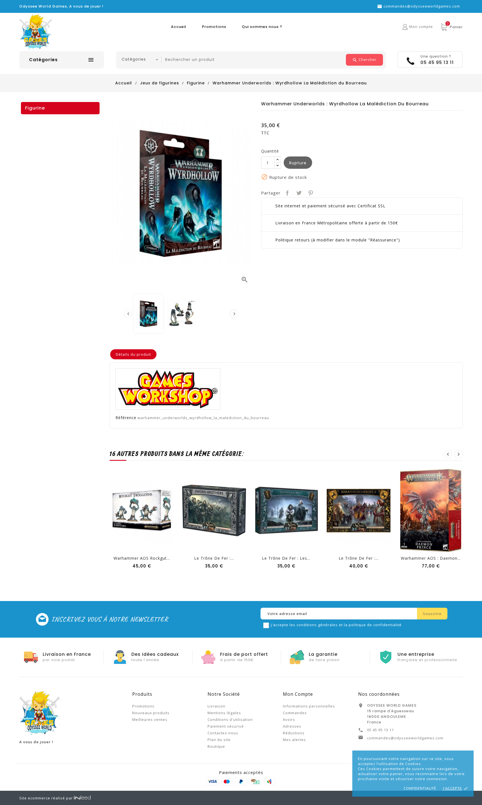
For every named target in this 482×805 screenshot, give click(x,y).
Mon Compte (298, 694)
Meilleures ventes (149, 719)
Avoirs (289, 719)
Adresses (292, 726)
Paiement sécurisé (226, 726)
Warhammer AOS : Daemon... (431, 558)
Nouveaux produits (151, 712)
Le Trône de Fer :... (214, 558)
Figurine (35, 108)
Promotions (214, 26)
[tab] (133, 354)
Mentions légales (224, 712)
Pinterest (310, 192)
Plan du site (219, 739)
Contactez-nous (223, 732)
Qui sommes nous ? (262, 26)
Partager (287, 192)
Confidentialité (420, 788)
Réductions (294, 732)
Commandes (295, 712)
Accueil (178, 26)
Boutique (216, 746)
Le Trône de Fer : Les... (286, 558)
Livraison (216, 706)
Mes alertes (294, 739)
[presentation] (128, 314)
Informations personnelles (309, 706)
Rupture (298, 163)
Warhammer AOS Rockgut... (142, 558)
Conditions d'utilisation (230, 719)
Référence (125, 417)
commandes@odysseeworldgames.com (422, 6)
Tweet (298, 192)
